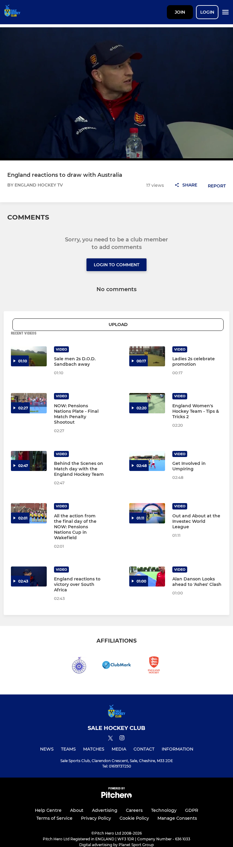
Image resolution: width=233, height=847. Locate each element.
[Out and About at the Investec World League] (147, 513)
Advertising (104, 810)
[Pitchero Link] (116, 796)
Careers (134, 810)
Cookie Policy (134, 818)
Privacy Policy (96, 818)
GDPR (191, 810)
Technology (164, 810)
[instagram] (122, 739)
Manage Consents (177, 818)
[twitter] (110, 739)
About (76, 810)
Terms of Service (54, 818)
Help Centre (48, 810)
